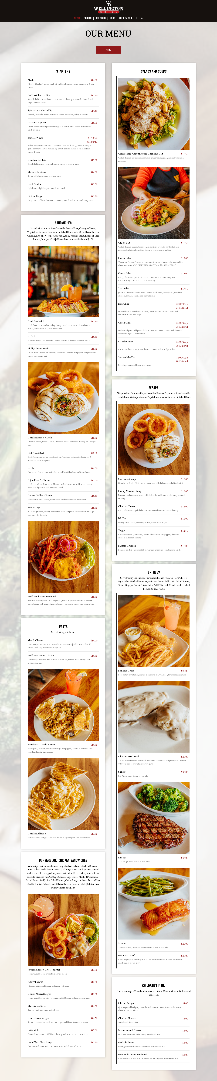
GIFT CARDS (125, 18)
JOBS (112, 18)
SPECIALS (100, 18)
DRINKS (88, 18)
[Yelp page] (142, 18)
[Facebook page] (136, 18)
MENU (77, 18)
